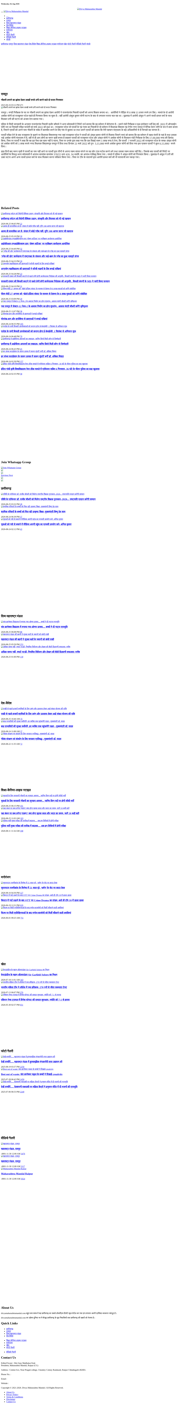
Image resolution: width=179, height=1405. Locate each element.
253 (21, 644)
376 (21, 992)
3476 (23, 1154)
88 (21, 632)
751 (21, 918)
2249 (22, 1092)
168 (21, 831)
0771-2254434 (18, 1374)
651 (21, 1005)
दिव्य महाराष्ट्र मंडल (13, 23)
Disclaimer (10, 1399)
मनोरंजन (9, 30)
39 (21, 261)
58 (21, 374)
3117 (23, 1166)
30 (21, 236)
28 (21, 504)
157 (21, 361)
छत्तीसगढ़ (9, 18)
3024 (23, 1179)
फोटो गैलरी (10, 35)
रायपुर (8, 20)
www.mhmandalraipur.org (20, 1383)
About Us (10, 1392)
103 (21, 818)
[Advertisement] (79, 63)
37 (21, 517)
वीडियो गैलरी (11, 37)
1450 (22, 1079)
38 (21, 311)
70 (21, 336)
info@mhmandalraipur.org (18, 1379)
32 (21, 249)
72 (21, 744)
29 (21, 299)
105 (21, 324)
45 (21, 349)
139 (21, 657)
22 (21, 224)
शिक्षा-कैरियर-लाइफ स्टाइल (16, 27)
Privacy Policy (12, 1394)
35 (21, 719)
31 (21, 286)
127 (21, 893)
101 (21, 806)
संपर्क (8, 39)
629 (21, 905)
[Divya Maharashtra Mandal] (89, 9)
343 (21, 980)
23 (21, 274)
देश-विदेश (9, 25)
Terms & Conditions (14, 1397)
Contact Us (11, 1402)
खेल (7, 32)
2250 (22, 1067)
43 (21, 529)
